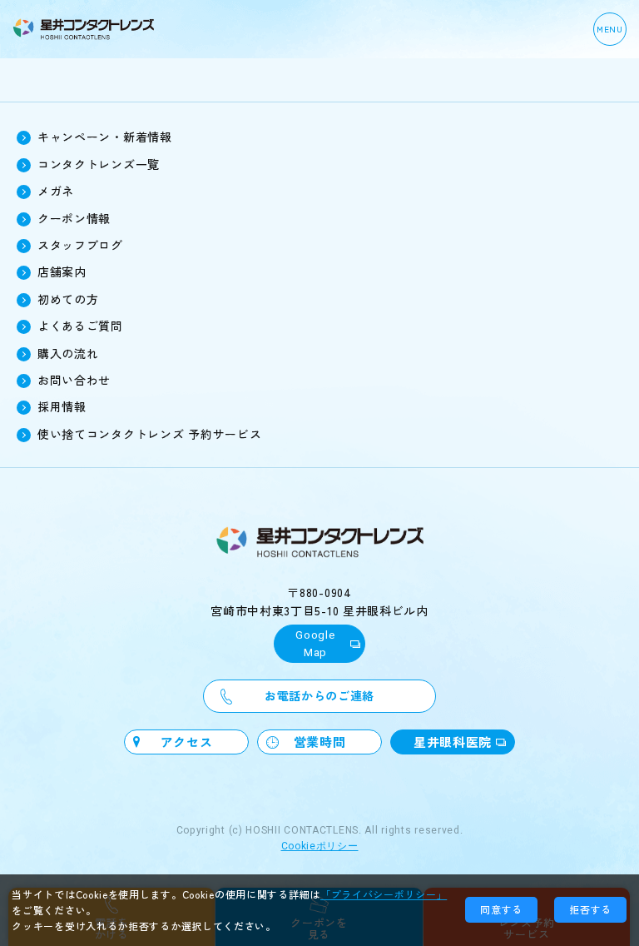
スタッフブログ (80, 244)
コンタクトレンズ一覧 (98, 164)
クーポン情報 (74, 218)
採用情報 (62, 406)
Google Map (314, 643)
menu (610, 28)
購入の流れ (68, 353)
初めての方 (68, 299)
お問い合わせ (74, 379)
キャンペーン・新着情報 (104, 136)
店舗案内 (62, 271)
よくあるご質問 (80, 325)
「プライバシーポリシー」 (383, 894)
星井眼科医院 (453, 741)
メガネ (55, 190)
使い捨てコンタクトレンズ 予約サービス (149, 434)
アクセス (187, 741)
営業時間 (320, 741)
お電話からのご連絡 (319, 695)
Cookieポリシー (320, 846)
